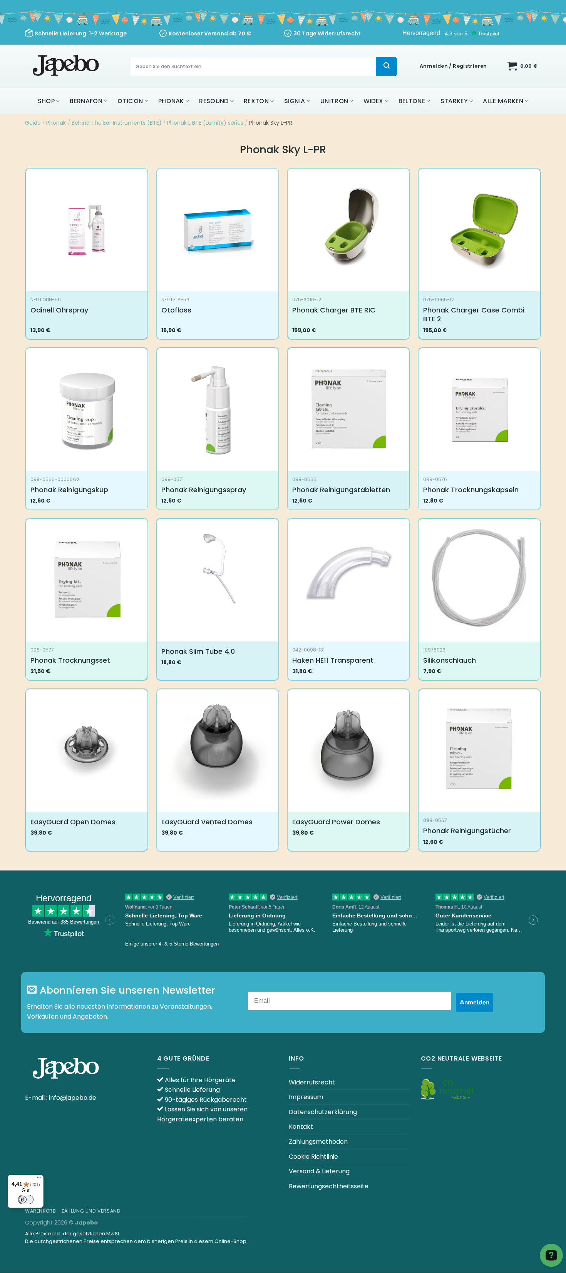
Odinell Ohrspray (59, 310)
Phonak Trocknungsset (70, 660)
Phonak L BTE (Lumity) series (205, 123)
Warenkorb (40, 1211)
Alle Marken (503, 101)
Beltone (412, 101)
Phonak (171, 101)
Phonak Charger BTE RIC (333, 310)
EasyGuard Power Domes (336, 821)
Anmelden (474, 1002)
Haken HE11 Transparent (332, 660)
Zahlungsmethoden (318, 1141)
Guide (33, 123)
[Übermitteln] (386, 66)
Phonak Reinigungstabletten (341, 489)
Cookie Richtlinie (313, 1156)
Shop (46, 101)
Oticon (130, 101)
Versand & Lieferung (319, 1171)
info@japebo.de (72, 1097)
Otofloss (176, 310)
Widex (373, 101)
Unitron (334, 101)
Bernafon (86, 101)
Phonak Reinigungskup (69, 489)
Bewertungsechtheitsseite (328, 1186)
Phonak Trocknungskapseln (471, 489)
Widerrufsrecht (312, 1082)
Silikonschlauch (449, 660)
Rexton (256, 101)
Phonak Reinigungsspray (203, 489)
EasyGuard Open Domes (73, 821)
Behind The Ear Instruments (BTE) (117, 123)
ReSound (213, 101)
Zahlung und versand (91, 1211)
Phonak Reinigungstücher (467, 830)
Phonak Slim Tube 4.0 (198, 651)
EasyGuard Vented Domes (207, 821)
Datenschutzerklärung (323, 1112)
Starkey (454, 101)
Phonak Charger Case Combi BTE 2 (473, 315)
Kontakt (301, 1126)
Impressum (306, 1097)
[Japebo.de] (67, 66)
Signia (294, 101)
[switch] (25, 1199)
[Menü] (39, 1179)
